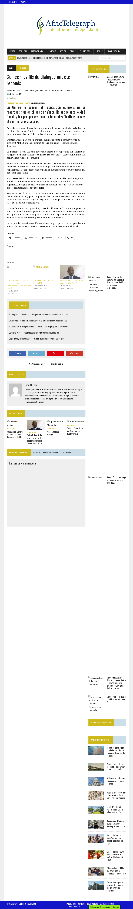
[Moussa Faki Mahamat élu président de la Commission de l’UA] (16, 424)
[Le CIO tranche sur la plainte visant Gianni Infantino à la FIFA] (96, 812)
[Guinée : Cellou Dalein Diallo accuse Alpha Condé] (72, 272)
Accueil (12, 51)
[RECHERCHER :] (112, 57)
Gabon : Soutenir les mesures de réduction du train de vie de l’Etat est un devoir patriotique (116, 282)
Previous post (38, 363)
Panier (23, 2)
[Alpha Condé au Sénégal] (56, 424)
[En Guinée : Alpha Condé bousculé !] (46, 272)
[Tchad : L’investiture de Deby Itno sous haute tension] (75, 421)
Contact (81, 904)
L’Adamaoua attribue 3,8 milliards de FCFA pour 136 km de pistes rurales (38, 320)
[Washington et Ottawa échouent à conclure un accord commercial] (96, 769)
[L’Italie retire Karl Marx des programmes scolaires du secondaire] (96, 873)
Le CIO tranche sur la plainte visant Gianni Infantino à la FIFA (115, 809)
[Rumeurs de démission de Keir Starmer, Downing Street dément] (96, 826)
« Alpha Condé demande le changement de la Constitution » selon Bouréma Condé (19, 284)
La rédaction (71, 904)
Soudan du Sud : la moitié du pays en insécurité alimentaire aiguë (115, 839)
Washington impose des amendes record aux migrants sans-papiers (116, 795)
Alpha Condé (22, 90)
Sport (73, 51)
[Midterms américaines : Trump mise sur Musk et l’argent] (96, 783)
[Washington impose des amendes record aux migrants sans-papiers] (96, 798)
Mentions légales (75, 906)
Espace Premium (113, 51)
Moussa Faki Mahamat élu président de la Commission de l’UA (15, 434)
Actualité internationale (100, 740)
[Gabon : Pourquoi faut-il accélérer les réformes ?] (96, 710)
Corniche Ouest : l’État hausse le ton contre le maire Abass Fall (34, 332)
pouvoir (68, 90)
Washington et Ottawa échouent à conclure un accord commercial (116, 766)
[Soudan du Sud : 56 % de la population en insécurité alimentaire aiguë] (96, 857)
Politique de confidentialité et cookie (100, 904)
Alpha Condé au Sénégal (53, 433)
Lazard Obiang (23, 103)
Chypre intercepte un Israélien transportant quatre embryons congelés (115, 886)
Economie (52, 51)
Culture (98, 51)
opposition (45, 90)
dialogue (34, 90)
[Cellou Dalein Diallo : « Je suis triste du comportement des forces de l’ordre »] (36, 428)
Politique (23, 51)
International (37, 51)
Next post (56, 363)
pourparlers (57, 90)
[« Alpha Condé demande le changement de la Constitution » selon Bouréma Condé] (19, 272)
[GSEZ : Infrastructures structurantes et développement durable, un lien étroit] (96, 268)
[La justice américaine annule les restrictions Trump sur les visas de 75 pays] (96, 753)
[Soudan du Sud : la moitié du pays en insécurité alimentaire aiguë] (96, 841)
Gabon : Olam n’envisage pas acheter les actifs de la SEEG (116, 480)
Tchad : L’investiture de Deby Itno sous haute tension (75, 431)
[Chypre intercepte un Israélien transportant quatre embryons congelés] (96, 888)
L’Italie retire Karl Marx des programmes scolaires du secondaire (116, 871)
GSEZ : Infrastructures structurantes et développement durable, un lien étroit (116, 80)
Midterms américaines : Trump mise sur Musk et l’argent (116, 781)
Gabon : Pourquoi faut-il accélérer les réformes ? (116, 699)
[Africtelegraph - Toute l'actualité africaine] (66, 26)
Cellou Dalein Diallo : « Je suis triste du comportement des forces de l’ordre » (35, 439)
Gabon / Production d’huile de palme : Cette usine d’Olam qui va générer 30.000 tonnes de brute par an (116, 683)
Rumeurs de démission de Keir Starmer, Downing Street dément (116, 824)
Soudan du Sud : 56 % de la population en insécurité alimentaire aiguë (115, 855)
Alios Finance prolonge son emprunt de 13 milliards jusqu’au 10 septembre (38, 326)
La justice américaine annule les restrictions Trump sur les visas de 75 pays (116, 751)
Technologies (85, 51)
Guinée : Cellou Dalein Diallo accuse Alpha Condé (71, 281)
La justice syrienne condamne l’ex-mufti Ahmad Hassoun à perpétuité (36, 338)
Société (63, 51)
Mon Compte (13, 2)
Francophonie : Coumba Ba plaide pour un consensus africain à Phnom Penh (38, 314)
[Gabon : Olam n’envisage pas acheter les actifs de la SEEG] (96, 668)
